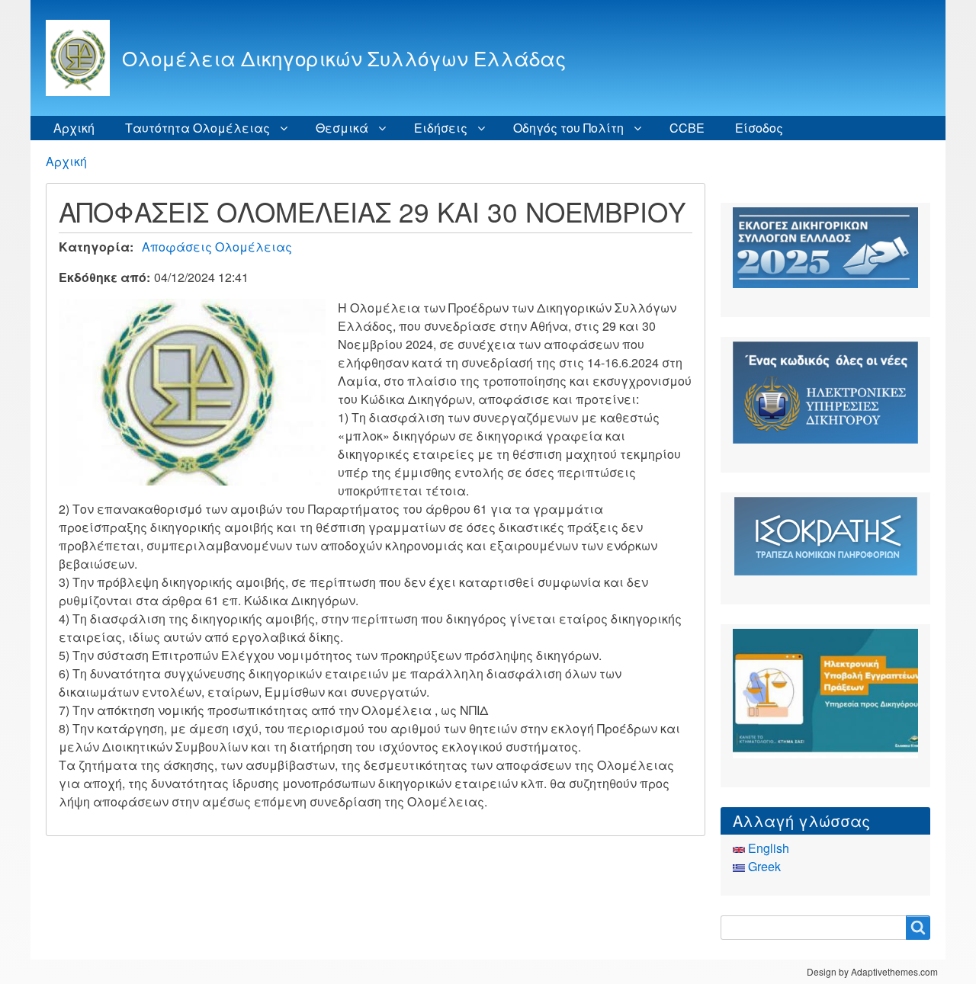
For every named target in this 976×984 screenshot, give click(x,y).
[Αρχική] (84, 58)
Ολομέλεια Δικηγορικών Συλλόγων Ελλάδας (344, 57)
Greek (763, 866)
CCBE (687, 127)
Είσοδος (759, 127)
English (767, 848)
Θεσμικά (342, 127)
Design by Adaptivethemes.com (872, 971)
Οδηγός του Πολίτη (568, 127)
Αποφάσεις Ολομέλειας (217, 246)
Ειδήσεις (440, 127)
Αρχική (74, 127)
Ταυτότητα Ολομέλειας (197, 127)
